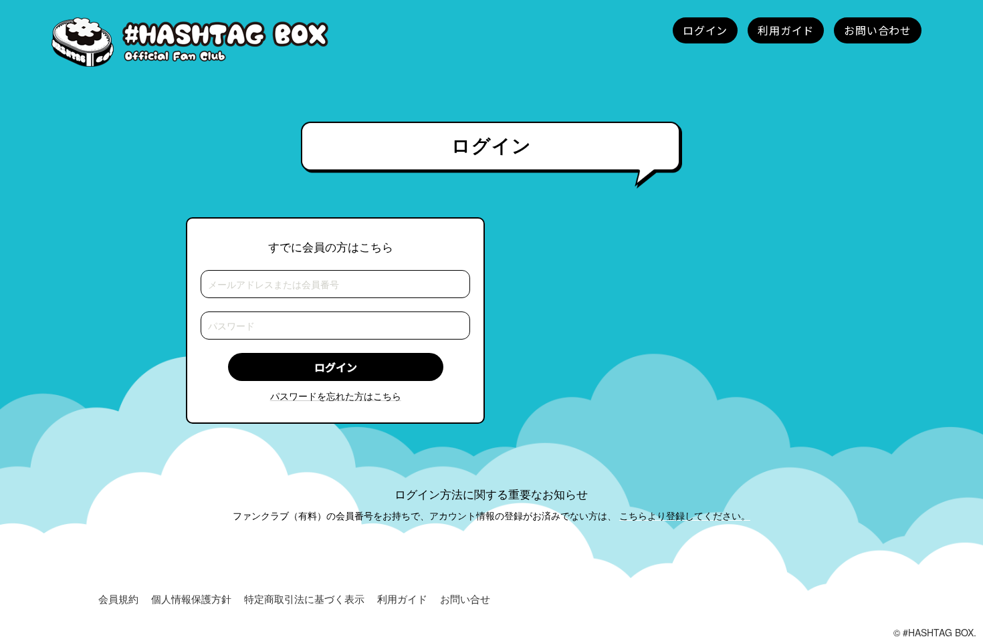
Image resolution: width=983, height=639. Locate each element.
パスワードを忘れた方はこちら (335, 395)
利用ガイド (402, 599)
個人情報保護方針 (191, 599)
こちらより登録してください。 (684, 515)
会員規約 (118, 599)
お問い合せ (465, 599)
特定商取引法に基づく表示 (304, 599)
